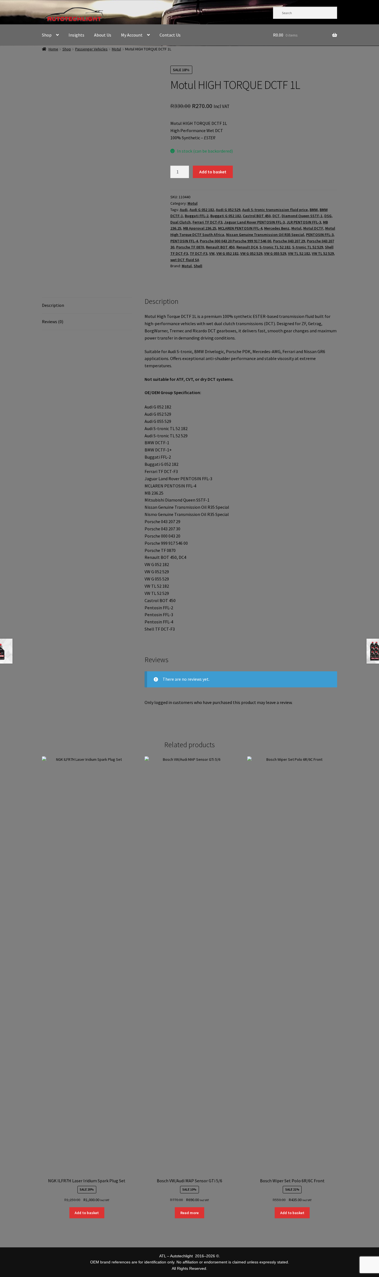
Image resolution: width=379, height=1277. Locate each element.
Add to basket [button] (87, 1212)
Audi (184, 209)
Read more (189, 1212)
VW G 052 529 (251, 253)
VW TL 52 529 (323, 253)
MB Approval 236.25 (199, 228)
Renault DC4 (246, 247)
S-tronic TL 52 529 (307, 247)
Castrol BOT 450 (257, 215)
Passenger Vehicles (91, 49)
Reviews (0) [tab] (52, 321)
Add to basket (212, 171)
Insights (76, 35)
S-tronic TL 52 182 (274, 247)
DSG (328, 215)
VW (211, 253)
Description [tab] (53, 305)
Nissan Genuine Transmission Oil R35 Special (265, 234)
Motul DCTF (313, 228)
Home (53, 49)
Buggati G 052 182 (225, 215)
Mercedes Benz (276, 228)
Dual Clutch (180, 222)
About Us (102, 35)
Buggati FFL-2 (196, 215)
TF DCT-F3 (198, 253)
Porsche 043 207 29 (289, 240)
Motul (116, 49)
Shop (47, 35)
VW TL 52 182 (299, 253)
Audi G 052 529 (228, 209)
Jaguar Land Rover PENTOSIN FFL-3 (254, 222)
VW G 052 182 (227, 253)
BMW (314, 209)
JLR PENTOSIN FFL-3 (304, 222)
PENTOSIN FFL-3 (319, 234)
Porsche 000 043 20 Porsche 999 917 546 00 (235, 240)
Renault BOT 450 (220, 247)
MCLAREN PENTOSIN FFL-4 (240, 228)
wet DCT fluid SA (184, 259)
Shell (198, 265)
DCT (276, 215)
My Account (132, 35)
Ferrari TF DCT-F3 (207, 222)
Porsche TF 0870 (190, 247)
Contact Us (170, 35)
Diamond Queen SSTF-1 (302, 215)
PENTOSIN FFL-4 (184, 240)
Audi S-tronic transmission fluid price (275, 209)
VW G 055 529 (275, 253)
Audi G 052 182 (202, 209)
